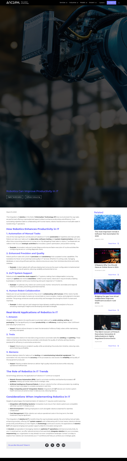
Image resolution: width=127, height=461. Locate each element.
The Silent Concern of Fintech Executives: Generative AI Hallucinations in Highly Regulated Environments (107, 335)
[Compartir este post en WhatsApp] (63, 445)
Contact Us (111, 2)
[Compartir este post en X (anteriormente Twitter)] (52, 445)
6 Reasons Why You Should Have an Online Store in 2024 (107, 266)
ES (119, 3)
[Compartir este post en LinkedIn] (58, 445)
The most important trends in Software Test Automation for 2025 (107, 234)
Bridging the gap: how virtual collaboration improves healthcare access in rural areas (107, 299)
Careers (101, 2)
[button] (63, 2)
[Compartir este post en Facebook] (47, 445)
